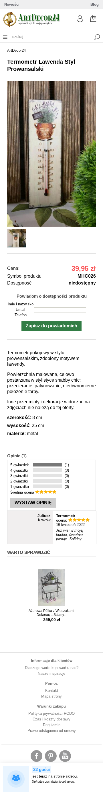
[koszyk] (93, 17)
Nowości (11, 4)
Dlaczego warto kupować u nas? (51, 668)
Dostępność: (20, 283)
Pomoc (51, 683)
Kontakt (51, 690)
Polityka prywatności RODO (51, 713)
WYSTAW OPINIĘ (33, 502)
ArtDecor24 (16, 50)
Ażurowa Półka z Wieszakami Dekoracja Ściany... (51, 613)
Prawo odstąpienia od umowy (51, 730)
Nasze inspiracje (51, 673)
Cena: (13, 268)
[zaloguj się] (80, 21)
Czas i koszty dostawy (51, 719)
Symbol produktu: (25, 276)
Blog (94, 4)
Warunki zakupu (51, 706)
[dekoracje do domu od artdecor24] (31, 26)
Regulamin (51, 725)
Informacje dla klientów (51, 660)
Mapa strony (51, 696)
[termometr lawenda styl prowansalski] (51, 225)
